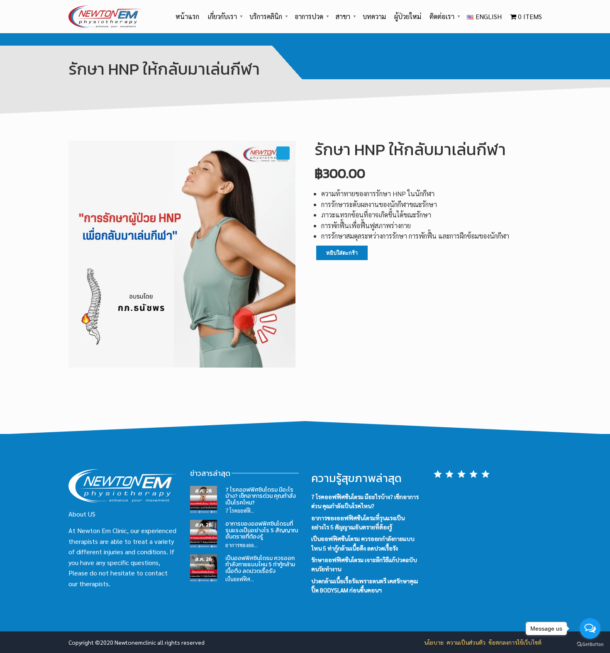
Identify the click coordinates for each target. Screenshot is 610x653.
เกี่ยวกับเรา (222, 16)
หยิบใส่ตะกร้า (342, 253)
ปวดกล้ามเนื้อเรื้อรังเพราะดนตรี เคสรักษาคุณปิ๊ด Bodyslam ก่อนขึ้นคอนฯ (364, 585)
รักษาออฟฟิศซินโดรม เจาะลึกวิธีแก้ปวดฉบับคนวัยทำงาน (364, 564)
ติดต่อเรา (441, 16)
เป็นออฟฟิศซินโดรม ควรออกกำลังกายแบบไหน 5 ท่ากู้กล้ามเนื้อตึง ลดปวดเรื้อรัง (260, 564)
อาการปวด (309, 16)
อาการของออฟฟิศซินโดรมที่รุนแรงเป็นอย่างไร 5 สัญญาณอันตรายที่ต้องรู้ (261, 530)
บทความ (374, 16)
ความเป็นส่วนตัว (466, 642)
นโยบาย (434, 642)
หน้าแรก (187, 16)
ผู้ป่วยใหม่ (407, 16)
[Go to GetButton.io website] (590, 644)
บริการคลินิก (265, 16)
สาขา (343, 16)
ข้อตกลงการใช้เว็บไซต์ (515, 642)
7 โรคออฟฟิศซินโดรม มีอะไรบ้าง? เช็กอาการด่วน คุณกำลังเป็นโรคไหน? (260, 496)
